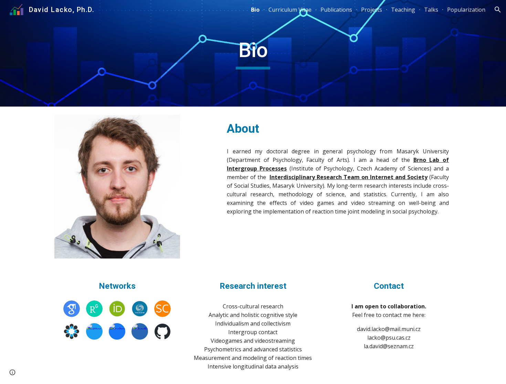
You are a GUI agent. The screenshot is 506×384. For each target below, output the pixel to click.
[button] (497, 9)
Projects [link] (371, 9)
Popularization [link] (466, 9)
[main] (253, 53)
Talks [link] (431, 9)
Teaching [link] (403, 9)
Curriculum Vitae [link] (290, 9)
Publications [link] (336, 9)
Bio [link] (255, 9)
